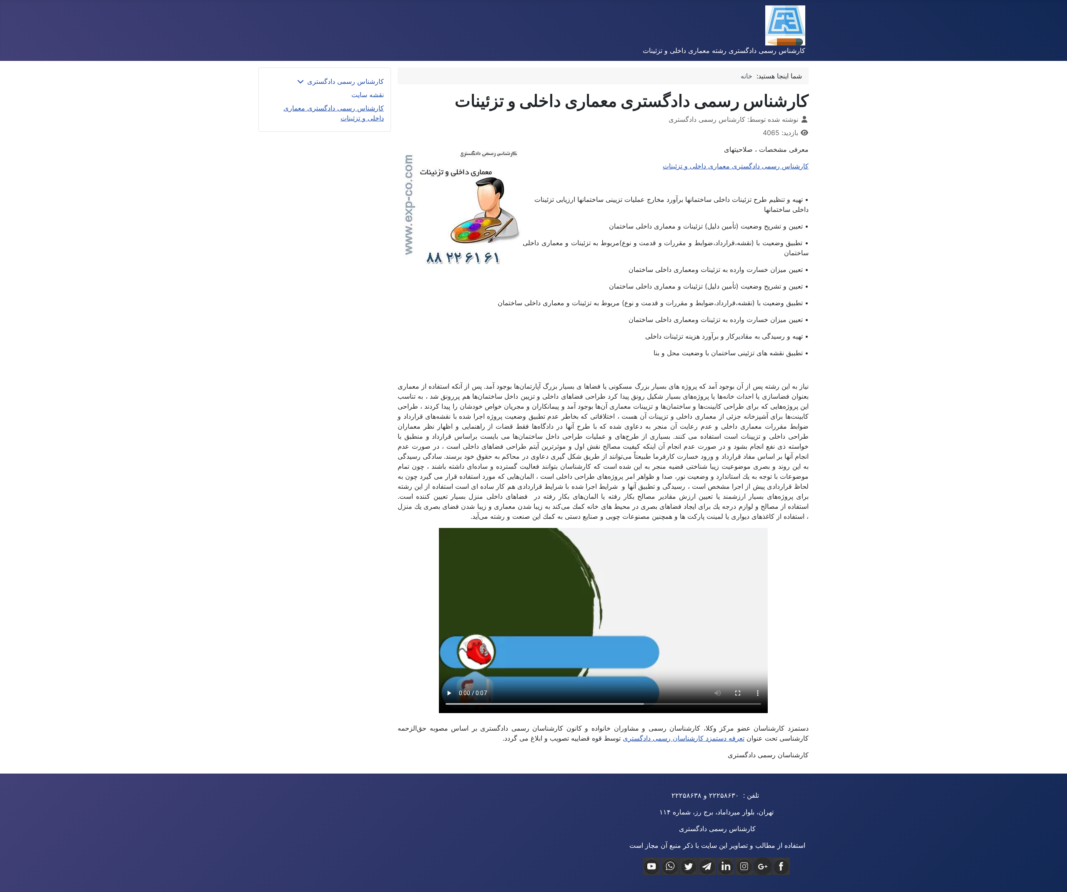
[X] (688, 866)
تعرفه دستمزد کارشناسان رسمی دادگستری (683, 738)
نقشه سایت (367, 94)
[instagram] (744, 866)
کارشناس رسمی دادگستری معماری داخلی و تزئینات (736, 166)
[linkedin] (725, 866)
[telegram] (707, 866)
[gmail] (762, 866)
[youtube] (651, 866)
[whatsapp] (670, 866)
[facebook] (781, 866)
